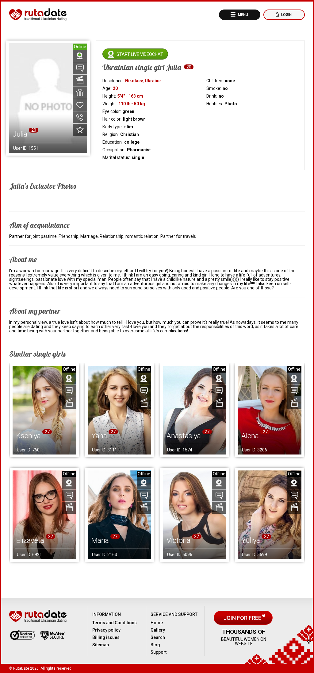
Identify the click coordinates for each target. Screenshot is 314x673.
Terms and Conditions (114, 622)
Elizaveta (30, 540)
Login (286, 15)
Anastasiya (184, 435)
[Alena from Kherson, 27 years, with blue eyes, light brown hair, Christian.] (269, 410)
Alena (250, 435)
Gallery (158, 630)
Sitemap (100, 644)
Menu (242, 15)
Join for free (243, 618)
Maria (100, 540)
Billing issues (106, 637)
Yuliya (250, 540)
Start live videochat (140, 54)
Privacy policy (106, 630)
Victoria (178, 540)
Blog (155, 644)
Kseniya (28, 435)
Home (157, 622)
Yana (99, 435)
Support (159, 652)
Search (158, 637)
